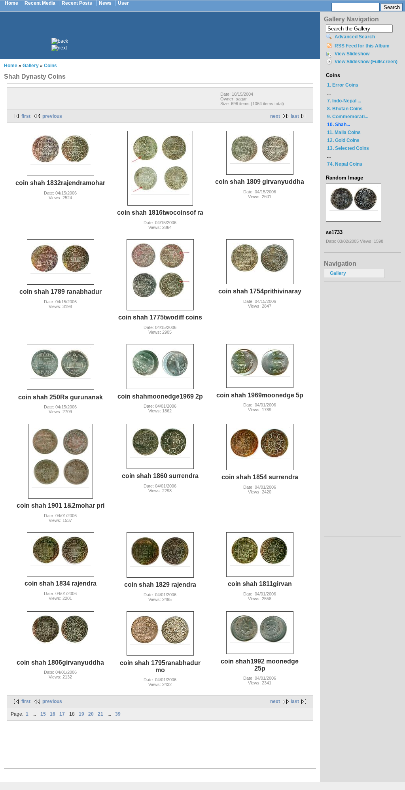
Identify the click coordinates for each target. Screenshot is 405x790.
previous (52, 116)
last (295, 116)
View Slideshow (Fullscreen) (366, 61)
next (275, 116)
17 (62, 714)
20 (91, 714)
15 (43, 714)
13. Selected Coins (348, 148)
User (123, 3)
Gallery (31, 65)
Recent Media (40, 3)
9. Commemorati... (347, 116)
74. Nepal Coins (344, 164)
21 (100, 714)
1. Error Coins (342, 85)
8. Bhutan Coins (345, 109)
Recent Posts (77, 3)
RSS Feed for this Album (362, 46)
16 (52, 714)
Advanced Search (355, 37)
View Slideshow (352, 54)
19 (81, 714)
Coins (50, 65)
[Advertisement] (165, 31)
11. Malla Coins (344, 132)
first (25, 116)
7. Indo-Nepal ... (344, 101)
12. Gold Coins (343, 140)
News (105, 3)
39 (118, 714)
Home (11, 3)
